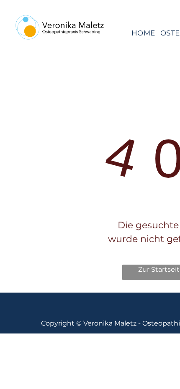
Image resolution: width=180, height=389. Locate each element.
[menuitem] (143, 33)
